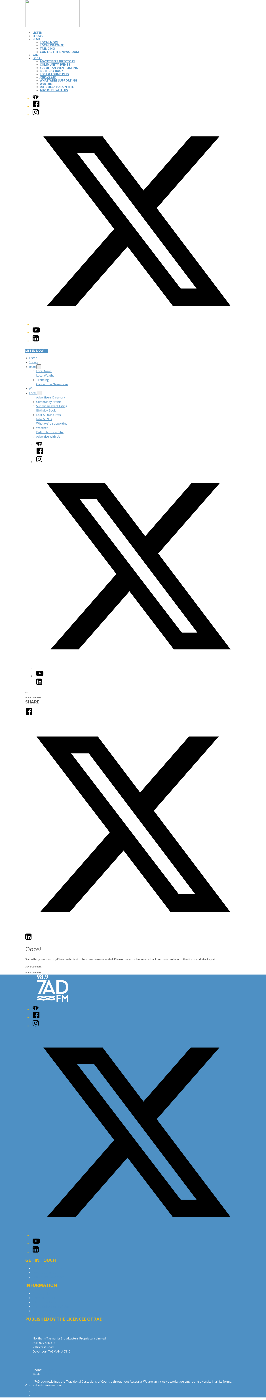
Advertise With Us (54, 90)
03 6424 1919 (51, 1370)
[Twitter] (133, 931)
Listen (38, 33)
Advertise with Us (44, 1273)
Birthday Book (51, 71)
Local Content (42, 1311)
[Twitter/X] (137, 324)
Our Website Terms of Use (51, 1306)
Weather (46, 84)
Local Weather (52, 45)
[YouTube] (36, 333)
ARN (35, 1391)
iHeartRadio (39, 1395)
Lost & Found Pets (54, 74)
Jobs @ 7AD (48, 77)
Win (36, 55)
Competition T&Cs (45, 1298)
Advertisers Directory (57, 61)
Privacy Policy (42, 1293)
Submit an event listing (59, 68)
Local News (49, 42)
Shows (38, 36)
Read (36, 39)
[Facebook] (36, 106)
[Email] (35, 939)
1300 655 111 (51, 1374)
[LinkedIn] (36, 341)
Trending (47, 49)
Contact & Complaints (47, 1268)
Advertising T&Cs (44, 1302)
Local (37, 58)
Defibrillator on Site (57, 87)
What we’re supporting (58, 80)
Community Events (55, 65)
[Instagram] (36, 115)
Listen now (34, 351)
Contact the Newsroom (59, 52)
